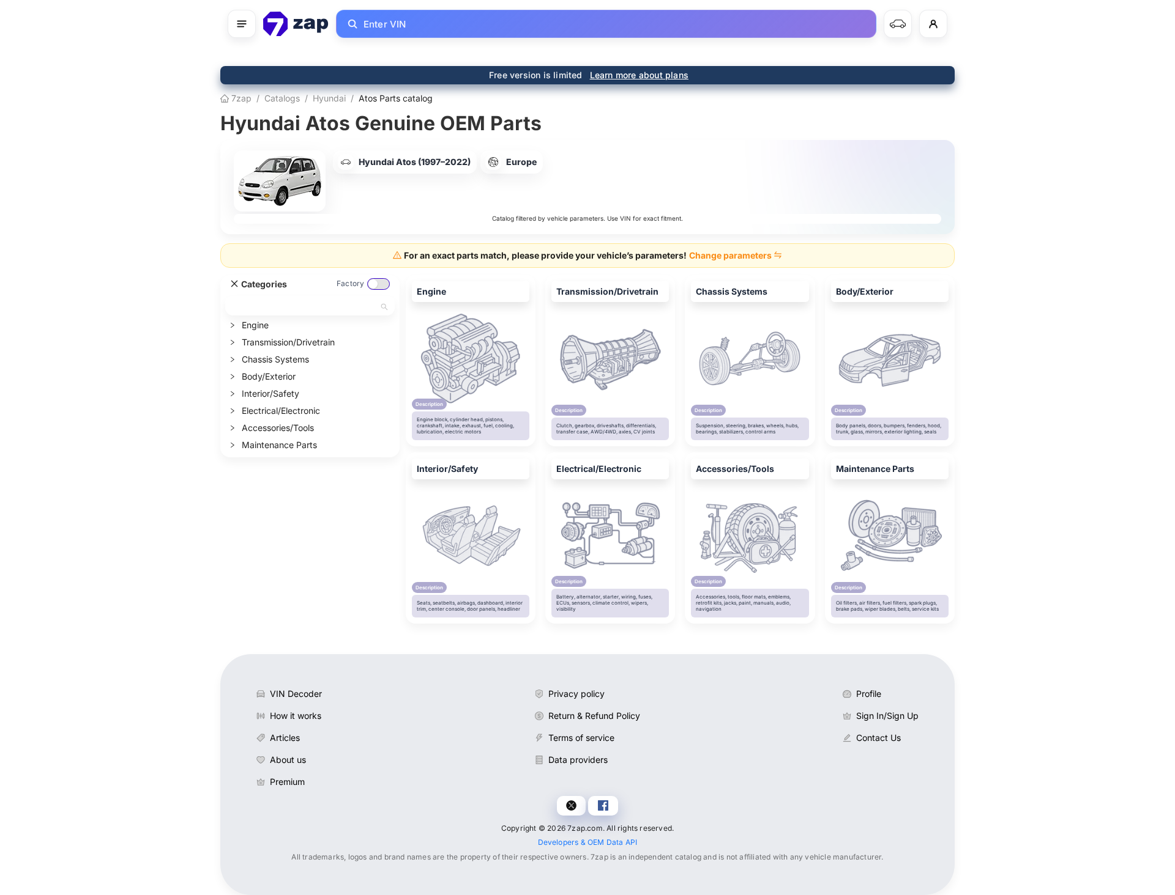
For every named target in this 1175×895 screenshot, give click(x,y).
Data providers (578, 759)
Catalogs (282, 98)
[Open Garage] (898, 24)
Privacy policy (576, 693)
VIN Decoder (296, 693)
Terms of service (581, 737)
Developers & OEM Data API (588, 842)
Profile (868, 693)
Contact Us (878, 737)
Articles (285, 737)
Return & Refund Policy (594, 715)
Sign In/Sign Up (887, 715)
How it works (295, 715)
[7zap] (296, 24)
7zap (240, 98)
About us (288, 759)
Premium (287, 781)
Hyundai (329, 98)
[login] (933, 24)
